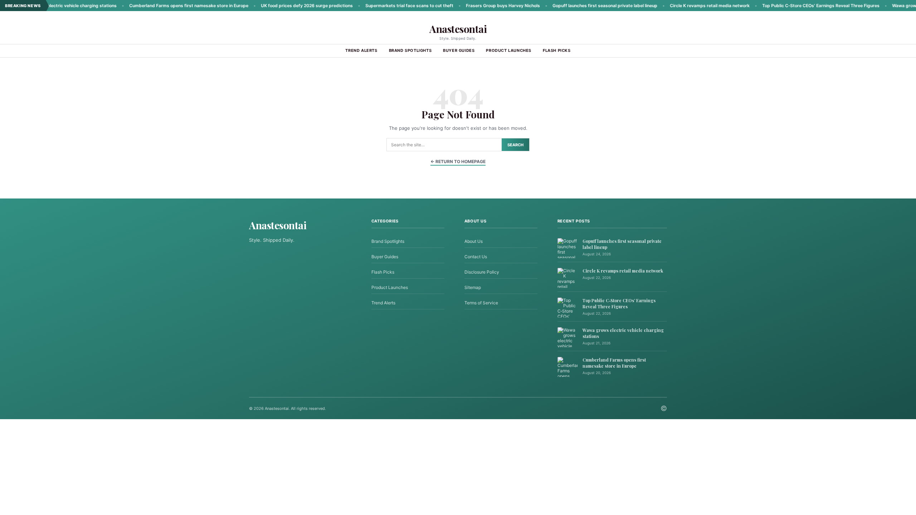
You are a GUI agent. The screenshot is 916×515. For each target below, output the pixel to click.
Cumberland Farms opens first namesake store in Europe (167, 5)
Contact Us (475, 256)
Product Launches (508, 50)
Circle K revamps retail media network (688, 5)
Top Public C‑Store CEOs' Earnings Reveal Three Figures (799, 5)
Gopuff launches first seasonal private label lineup (583, 5)
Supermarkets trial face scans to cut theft (388, 5)
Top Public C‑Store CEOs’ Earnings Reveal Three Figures (619, 303)
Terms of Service (481, 302)
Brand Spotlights (410, 50)
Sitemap (472, 287)
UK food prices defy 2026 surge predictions (285, 5)
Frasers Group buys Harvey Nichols (481, 5)
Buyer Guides (458, 50)
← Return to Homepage (458, 161)
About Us (473, 241)
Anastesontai (458, 28)
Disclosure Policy (481, 272)
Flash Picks (557, 50)
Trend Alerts (361, 50)
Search (515, 144)
